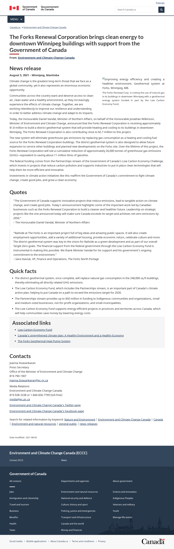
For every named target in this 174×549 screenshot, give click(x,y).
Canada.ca (15, 27)
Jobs (12, 491)
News (64, 460)
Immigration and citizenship (24, 498)
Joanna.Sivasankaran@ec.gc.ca (29, 380)
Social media (16, 541)
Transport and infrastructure (76, 517)
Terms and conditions (83, 541)
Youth (116, 510)
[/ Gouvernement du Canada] (34, 8)
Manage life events (122, 517)
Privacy (101, 541)
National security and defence (76, 498)
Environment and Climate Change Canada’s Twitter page (45, 405)
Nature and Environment (79, 419)
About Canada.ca (59, 541)
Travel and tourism (19, 504)
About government (122, 481)
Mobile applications (36, 541)
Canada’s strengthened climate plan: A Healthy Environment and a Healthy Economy (71, 335)
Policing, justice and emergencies (78, 510)
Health (13, 523)
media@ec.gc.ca (20, 399)
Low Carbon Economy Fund (35, 330)
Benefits (14, 517)
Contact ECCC (16, 460)
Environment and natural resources (34, 424)
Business (14, 510)
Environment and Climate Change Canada (45, 27)
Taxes (12, 530)
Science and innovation (125, 491)
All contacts (15, 481)
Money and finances (71, 530)
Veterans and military (124, 504)
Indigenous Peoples (123, 498)
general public (68, 424)
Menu (14, 19)
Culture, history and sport (74, 504)
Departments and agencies (75, 481)
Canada (158, 419)
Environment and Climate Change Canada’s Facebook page (47, 411)
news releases (88, 424)
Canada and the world (72, 523)
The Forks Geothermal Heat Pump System (44, 341)
